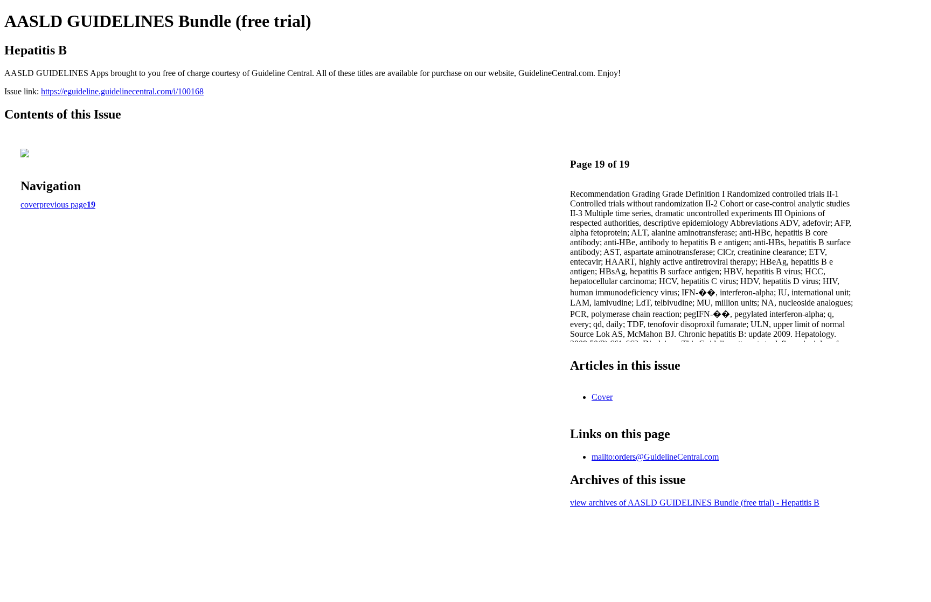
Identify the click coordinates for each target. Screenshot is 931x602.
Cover (602, 397)
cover (29, 204)
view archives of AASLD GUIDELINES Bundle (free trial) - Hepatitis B (694, 502)
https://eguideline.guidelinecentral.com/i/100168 (122, 91)
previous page (63, 204)
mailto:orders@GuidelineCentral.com (655, 456)
